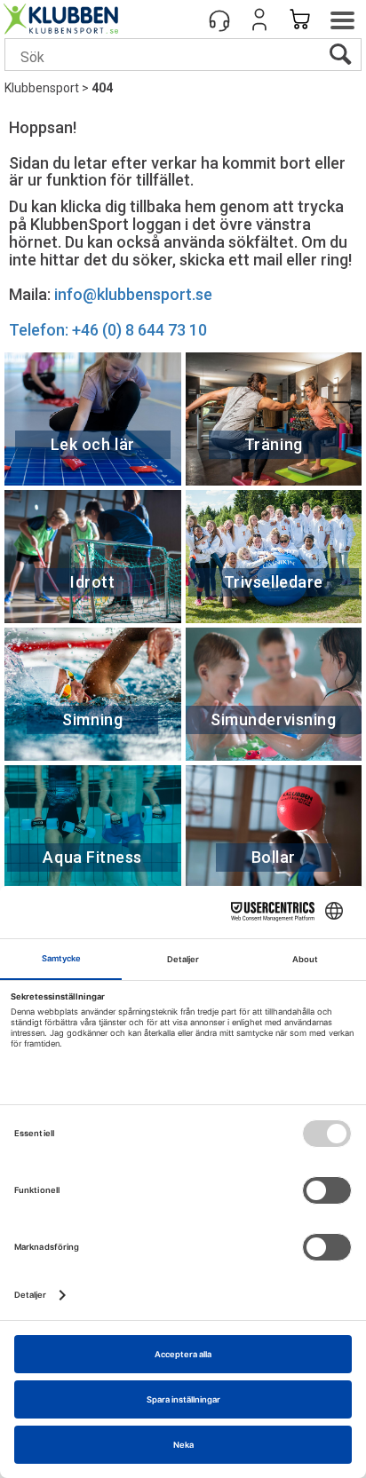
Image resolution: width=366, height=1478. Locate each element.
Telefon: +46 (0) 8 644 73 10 (108, 329)
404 (102, 88)
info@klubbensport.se (133, 294)
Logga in (259, 19)
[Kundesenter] (219, 19)
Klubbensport (41, 88)
